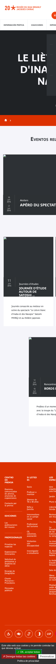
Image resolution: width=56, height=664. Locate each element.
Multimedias (51, 70)
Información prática (14, 25)
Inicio (5, 120)
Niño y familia (30, 508)
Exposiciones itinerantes (10, 553)
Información (51, 49)
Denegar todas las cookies (20, 656)
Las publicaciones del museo (11, 525)
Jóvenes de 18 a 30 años (33, 501)
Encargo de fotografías (10, 572)
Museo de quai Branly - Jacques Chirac (26, 8)
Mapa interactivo (51, 80)
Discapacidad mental (39, 634)
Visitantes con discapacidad (33, 543)
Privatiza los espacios (10, 545)
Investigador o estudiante (33, 552)
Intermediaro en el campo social (33, 517)
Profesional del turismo (32, 525)
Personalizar (47, 656)
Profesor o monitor (31, 493)
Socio (29, 487)
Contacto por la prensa (10, 504)
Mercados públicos (9, 589)
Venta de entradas (51, 39)
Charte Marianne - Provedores (10, 581)
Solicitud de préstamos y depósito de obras (10, 562)
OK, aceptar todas (29, 652)
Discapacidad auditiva (29, 634)
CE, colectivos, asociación (32, 534)
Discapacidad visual (19, 634)
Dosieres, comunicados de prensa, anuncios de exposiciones (11, 493)
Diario (51, 60)
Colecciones (37, 25)
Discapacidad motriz (8, 634)
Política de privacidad (28, 660)
